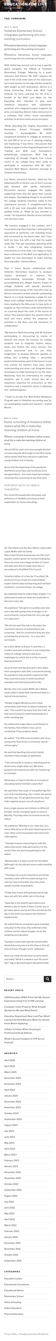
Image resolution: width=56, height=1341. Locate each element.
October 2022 (11, 1184)
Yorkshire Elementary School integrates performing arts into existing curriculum (24, 35)
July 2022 (9, 1202)
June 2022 (9, 1207)
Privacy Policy (10, 1334)
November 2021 (12, 1249)
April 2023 (9, 1148)
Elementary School (14, 1296)
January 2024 (11, 1095)
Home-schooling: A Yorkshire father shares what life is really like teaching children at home (27, 426)
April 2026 (9, 1060)
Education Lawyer (13, 1278)
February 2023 (11, 1160)
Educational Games (14, 1290)
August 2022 (11, 1196)
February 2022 (11, 1231)
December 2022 (12, 1172)
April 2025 (9, 1066)
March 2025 (10, 1072)
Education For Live (25, 4)
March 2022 (10, 1225)
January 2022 (11, 1237)
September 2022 (13, 1190)
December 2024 (12, 1078)
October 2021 (11, 1255)
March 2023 (10, 1154)
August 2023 (11, 1125)
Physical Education (13, 1314)
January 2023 (11, 1166)
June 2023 (9, 1137)
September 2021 (12, 1260)
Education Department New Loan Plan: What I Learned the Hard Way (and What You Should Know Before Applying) (27, 1020)
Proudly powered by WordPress (34, 1334)
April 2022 (9, 1219)
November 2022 (12, 1178)
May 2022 (9, 1213)
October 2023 (11, 1113)
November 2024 (12, 1084)
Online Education (13, 1308)
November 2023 (12, 1107)
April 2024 (9, 1090)
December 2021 (12, 1243)
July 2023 (9, 1131)
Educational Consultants (16, 1284)
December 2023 (12, 1101)
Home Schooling (12, 1302)
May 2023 (9, 1143)
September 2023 (13, 1119)
